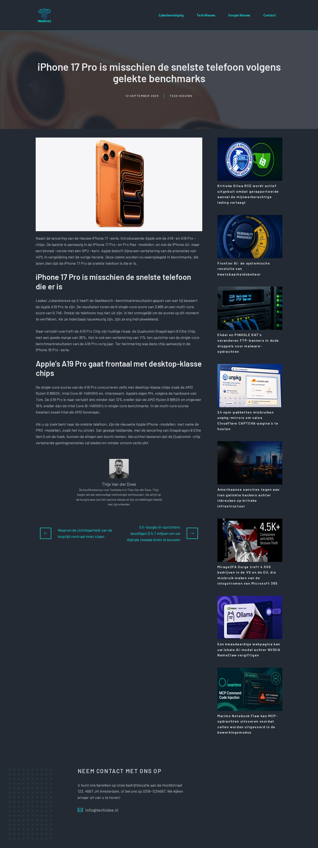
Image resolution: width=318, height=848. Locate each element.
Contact (269, 15)
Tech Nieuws (206, 15)
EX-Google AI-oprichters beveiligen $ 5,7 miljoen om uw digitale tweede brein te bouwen (153, 533)
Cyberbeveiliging (171, 15)
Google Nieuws (239, 15)
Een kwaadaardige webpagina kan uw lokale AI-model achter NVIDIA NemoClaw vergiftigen (248, 649)
